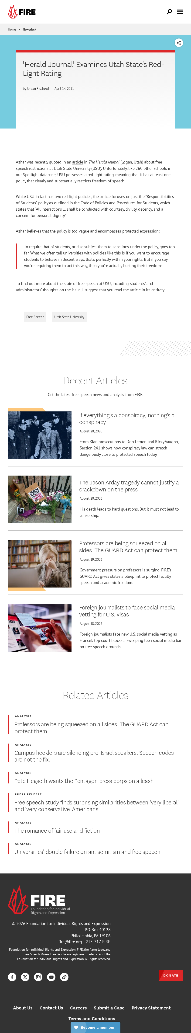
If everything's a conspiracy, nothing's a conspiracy (127, 418)
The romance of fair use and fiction (57, 830)
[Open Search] (169, 12)
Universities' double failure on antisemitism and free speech (87, 851)
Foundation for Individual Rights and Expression (68, 923)
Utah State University (69, 317)
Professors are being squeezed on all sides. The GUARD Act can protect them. (129, 546)
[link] (23, 12)
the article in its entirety (143, 289)
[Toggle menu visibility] (180, 11)
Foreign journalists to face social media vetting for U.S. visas (127, 610)
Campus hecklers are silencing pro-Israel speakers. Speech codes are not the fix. (94, 755)
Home (12, 29)
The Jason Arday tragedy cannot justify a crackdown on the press (129, 485)
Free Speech (35, 317)
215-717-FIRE (98, 941)
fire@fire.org (70, 941)
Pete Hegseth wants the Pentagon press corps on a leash (83, 780)
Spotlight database (39, 174)
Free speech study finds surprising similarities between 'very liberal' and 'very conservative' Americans (96, 805)
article (77, 162)
